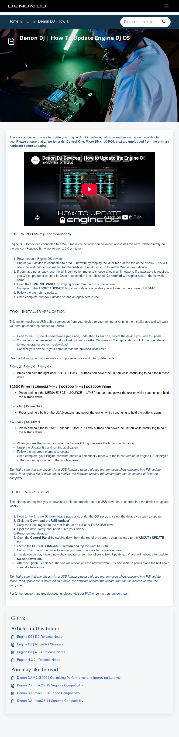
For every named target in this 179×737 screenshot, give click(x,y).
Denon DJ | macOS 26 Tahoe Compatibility (48, 693)
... (28, 21)
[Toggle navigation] (166, 6)
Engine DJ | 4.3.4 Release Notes (41, 652)
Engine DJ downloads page (53, 336)
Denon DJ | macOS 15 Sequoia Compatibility (50, 685)
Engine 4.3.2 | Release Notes (38, 660)
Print (21, 618)
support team (120, 593)
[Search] (164, 22)
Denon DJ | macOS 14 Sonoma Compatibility (50, 701)
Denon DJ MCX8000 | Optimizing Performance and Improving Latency (68, 677)
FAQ (88, 593)
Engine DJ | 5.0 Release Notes (39, 636)
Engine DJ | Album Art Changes (40, 644)
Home (13, 21)
